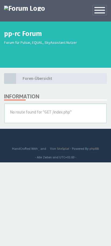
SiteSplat (62, 148)
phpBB (94, 148)
